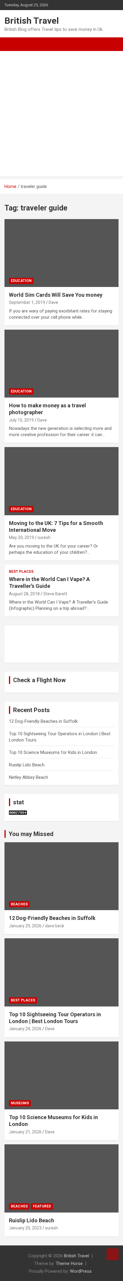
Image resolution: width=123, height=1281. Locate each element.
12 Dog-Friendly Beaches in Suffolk (43, 721)
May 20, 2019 (21, 537)
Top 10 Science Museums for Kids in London (53, 752)
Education (21, 281)
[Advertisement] (61, 115)
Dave (53, 302)
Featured (42, 1206)
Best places (21, 571)
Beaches (19, 904)
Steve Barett (55, 593)
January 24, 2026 (25, 1028)
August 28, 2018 (24, 593)
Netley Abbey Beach (28, 777)
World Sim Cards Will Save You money (55, 295)
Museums (20, 1103)
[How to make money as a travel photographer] (61, 363)
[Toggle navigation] (11, 44)
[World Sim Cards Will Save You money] (61, 253)
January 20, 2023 (25, 1228)
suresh (44, 537)
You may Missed (31, 833)
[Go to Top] (113, 1254)
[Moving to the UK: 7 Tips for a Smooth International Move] (61, 481)
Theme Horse (69, 1263)
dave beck (54, 925)
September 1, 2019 (27, 302)
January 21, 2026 (25, 1132)
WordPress (81, 1271)
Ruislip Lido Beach (26, 765)
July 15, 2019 (21, 420)
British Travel (31, 20)
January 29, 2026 (25, 925)
